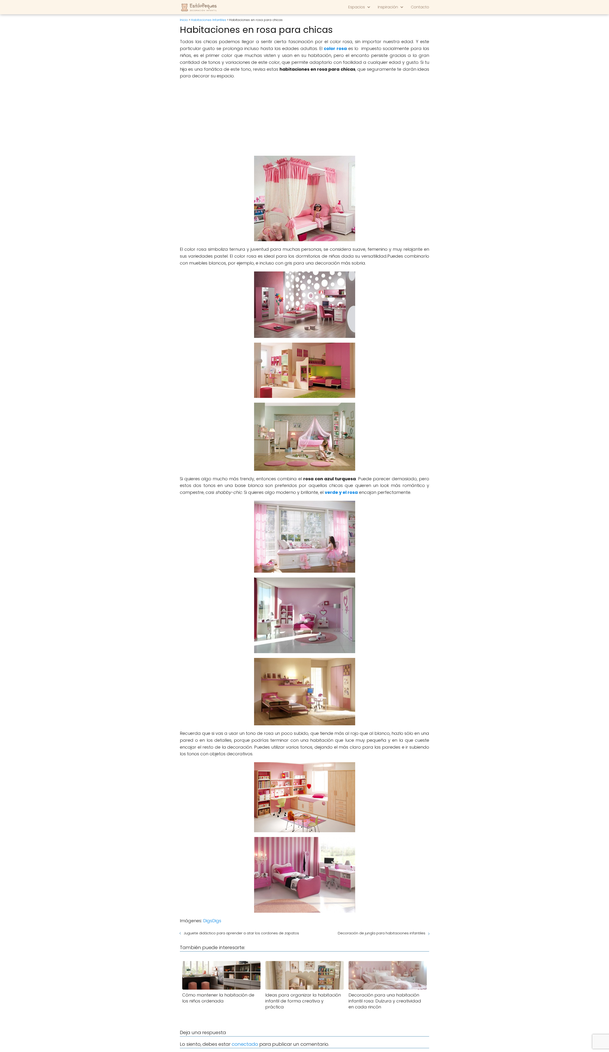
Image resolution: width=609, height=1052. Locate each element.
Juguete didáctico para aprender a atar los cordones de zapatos (241, 933)
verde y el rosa (341, 492)
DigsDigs (212, 921)
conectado (245, 1044)
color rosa (335, 48)
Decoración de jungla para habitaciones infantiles (381, 933)
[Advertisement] (304, 117)
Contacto (420, 7)
